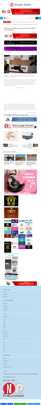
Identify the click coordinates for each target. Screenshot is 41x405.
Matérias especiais (5, 336)
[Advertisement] (20, 96)
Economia (4, 325)
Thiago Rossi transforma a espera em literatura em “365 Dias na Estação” (9, 163)
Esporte (4, 329)
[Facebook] (6, 404)
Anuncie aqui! (5, 294)
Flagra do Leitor (5, 334)
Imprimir (32, 31)
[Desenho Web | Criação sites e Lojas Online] (13, 389)
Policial (22, 31)
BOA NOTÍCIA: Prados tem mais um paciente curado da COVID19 (13, 146)
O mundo (4, 338)
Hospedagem (5, 309)
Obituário (4, 358)
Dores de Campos (18, 31)
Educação (4, 327)
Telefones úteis (5, 362)
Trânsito (4, 351)
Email (36, 31)
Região (24, 31)
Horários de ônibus (6, 360)
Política (4, 344)
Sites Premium (5, 303)
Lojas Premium (5, 305)
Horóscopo (4, 364)
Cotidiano (4, 318)
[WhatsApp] (20, 404)
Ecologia (4, 323)
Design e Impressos (6, 307)
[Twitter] (33, 404)
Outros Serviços (5, 296)
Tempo (4, 349)
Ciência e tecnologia (6, 316)
